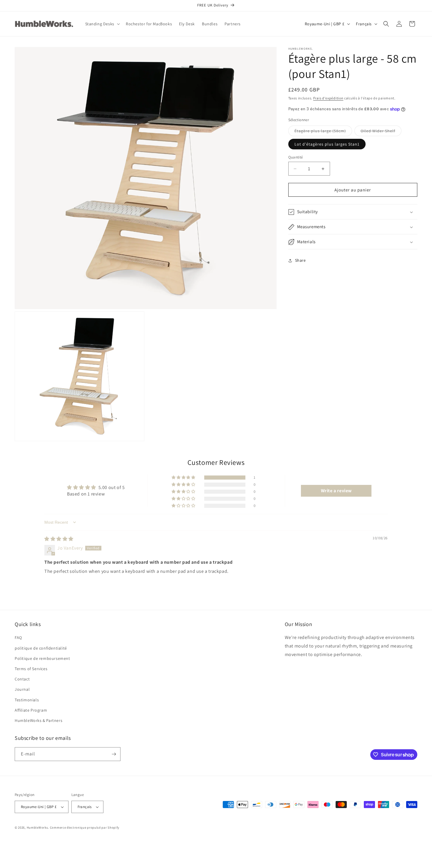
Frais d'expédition (328, 98)
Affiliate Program (31, 709)
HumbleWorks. (38, 827)
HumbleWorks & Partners (38, 720)
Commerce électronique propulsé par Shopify (84, 827)
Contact (22, 679)
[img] (58, 539)
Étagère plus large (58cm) (323, 132)
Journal (22, 689)
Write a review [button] (336, 490)
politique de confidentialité (41, 647)
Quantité (295, 157)
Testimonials (27, 699)
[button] (102, 24)
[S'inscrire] (113, 754)
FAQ (18, 637)
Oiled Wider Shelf (381, 132)
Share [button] (300, 260)
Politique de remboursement (42, 658)
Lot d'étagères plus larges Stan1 (326, 144)
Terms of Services (31, 668)
